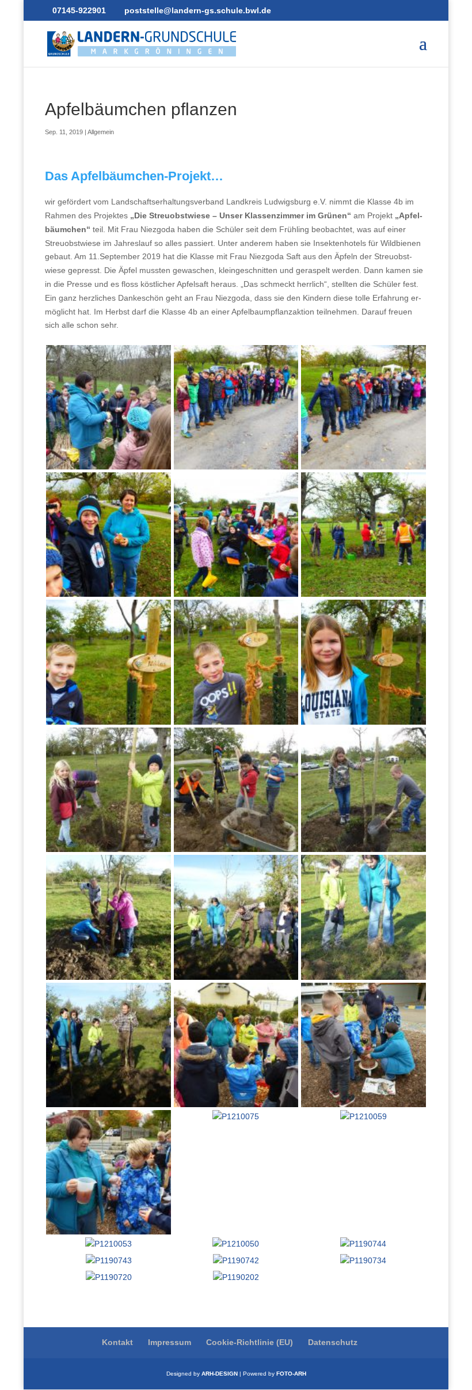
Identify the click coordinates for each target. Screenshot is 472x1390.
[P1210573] (236, 462)
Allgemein (100, 131)
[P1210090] (236, 1099)
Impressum (169, 1342)
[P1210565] (236, 717)
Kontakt (117, 1342)
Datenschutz (332, 1342)
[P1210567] (363, 589)
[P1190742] (236, 1260)
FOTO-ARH (291, 1373)
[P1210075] (235, 1116)
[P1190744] (363, 1243)
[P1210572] (363, 462)
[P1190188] (108, 462)
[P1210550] (236, 844)
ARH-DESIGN (219, 1373)
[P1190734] (363, 1260)
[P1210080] (108, 1227)
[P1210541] (108, 972)
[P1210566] (108, 717)
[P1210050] (235, 1243)
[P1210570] (108, 589)
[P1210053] (108, 1243)
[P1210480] (108, 1099)
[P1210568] (236, 589)
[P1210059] (363, 1116)
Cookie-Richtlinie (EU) (249, 1342)
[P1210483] (363, 972)
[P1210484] (236, 972)
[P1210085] (363, 1099)
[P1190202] (236, 1277)
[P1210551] (108, 844)
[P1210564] (363, 717)
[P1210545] (363, 844)
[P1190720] (109, 1277)
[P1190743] (109, 1260)
